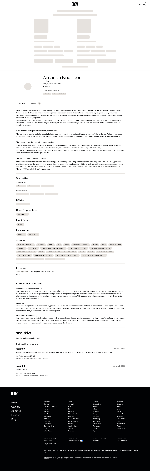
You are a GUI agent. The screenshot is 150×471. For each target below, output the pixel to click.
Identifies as (22, 220)
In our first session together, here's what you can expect (36, 131)
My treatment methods (29, 283)
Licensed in (22, 230)
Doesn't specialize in (27, 210)
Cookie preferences (122, 440)
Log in (141, 4)
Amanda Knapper (62, 77)
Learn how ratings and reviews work (28, 338)
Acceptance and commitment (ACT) (29, 289)
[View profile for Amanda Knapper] (27, 86)
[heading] (23, 333)
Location (21, 268)
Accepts (20, 240)
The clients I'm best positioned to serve (31, 158)
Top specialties (21, 182)
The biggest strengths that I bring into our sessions (35, 142)
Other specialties (21, 190)
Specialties (22, 178)
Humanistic (20, 303)
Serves (20, 199)
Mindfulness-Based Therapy (26, 316)
